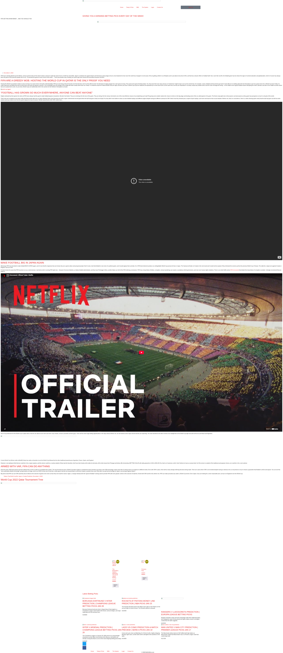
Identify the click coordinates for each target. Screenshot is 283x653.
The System (145, 7)
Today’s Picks (129, 7)
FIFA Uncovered (234, 270)
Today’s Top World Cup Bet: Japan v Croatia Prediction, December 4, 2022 (23, 476)
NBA (137, 7)
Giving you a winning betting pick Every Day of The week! (113, 16)
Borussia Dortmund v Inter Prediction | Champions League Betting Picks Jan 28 (99, 603)
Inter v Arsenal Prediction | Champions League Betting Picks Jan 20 (102, 630)
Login (152, 7)
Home (121, 7)
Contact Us (160, 7)
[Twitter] (84, 644)
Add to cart (115, 585)
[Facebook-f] (84, 648)
